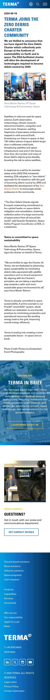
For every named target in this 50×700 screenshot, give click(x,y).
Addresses (9, 651)
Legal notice (10, 682)
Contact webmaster (14, 690)
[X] (15, 662)
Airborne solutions (14, 570)
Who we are (10, 612)
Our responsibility (13, 617)
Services (8, 598)
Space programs (13, 575)
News (7, 626)
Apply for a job (12, 621)
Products (8, 589)
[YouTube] (31, 662)
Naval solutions (12, 566)
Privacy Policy (11, 686)
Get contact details (21, 532)
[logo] (11, 4)
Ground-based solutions (16, 561)
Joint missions (11, 579)
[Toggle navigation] (45, 4)
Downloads (10, 602)
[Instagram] (23, 662)
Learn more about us (25, 424)
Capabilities (10, 594)
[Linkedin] (8, 662)
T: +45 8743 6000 (12, 647)
